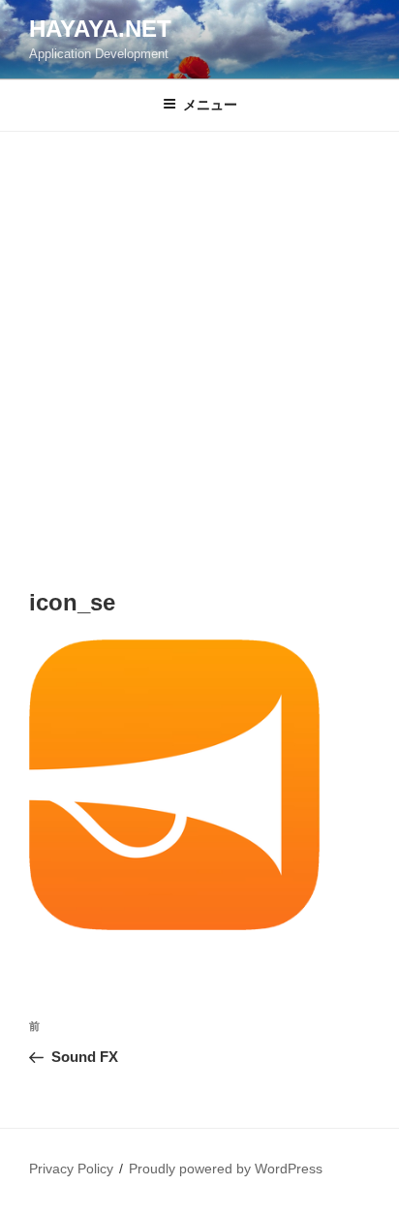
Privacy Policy (71, 1168)
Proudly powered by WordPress (225, 1168)
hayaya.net (100, 29)
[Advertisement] (199, 341)
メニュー (210, 104)
